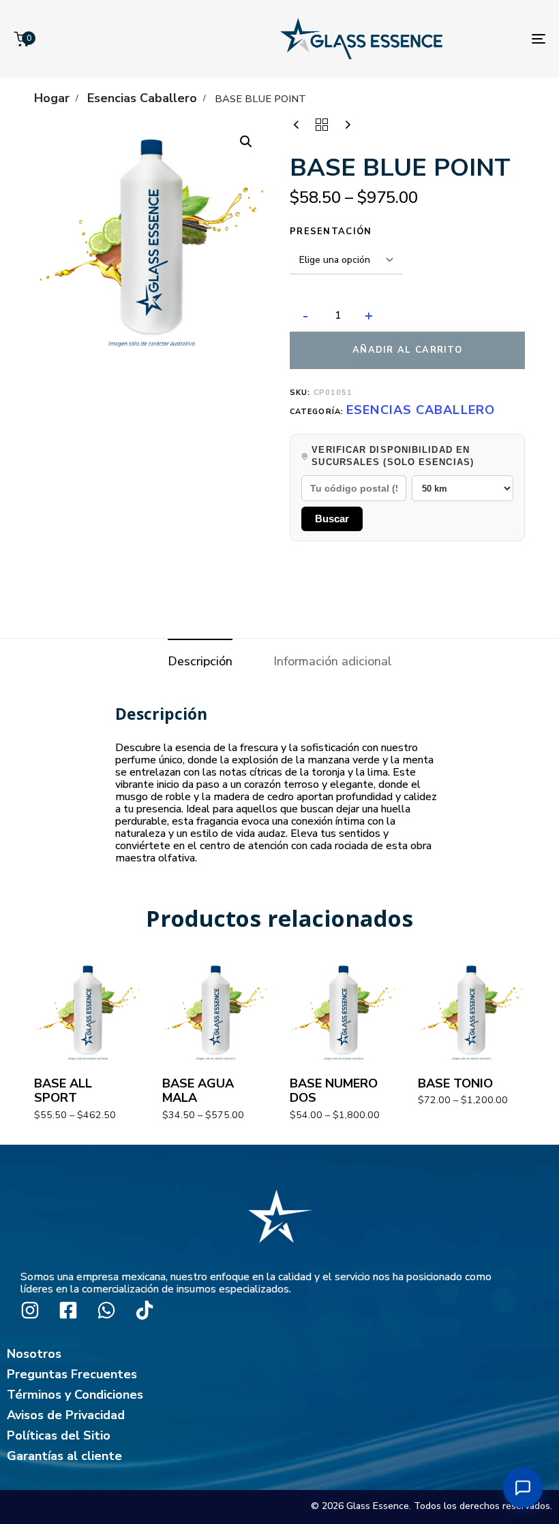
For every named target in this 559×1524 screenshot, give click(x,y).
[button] (246, 141)
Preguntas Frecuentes (72, 1374)
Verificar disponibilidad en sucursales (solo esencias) (393, 456)
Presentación (331, 231)
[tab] (200, 661)
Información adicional (332, 661)
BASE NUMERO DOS (334, 1090)
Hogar (52, 98)
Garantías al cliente (64, 1456)
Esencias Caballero (142, 98)
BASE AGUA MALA (198, 1090)
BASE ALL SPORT (63, 1090)
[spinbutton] (337, 316)
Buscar (332, 518)
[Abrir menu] (523, 1488)
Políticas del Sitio (58, 1435)
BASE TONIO (455, 1083)
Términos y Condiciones (75, 1394)
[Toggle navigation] (538, 39)
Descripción (200, 661)
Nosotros (34, 1354)
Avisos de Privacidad (66, 1415)
